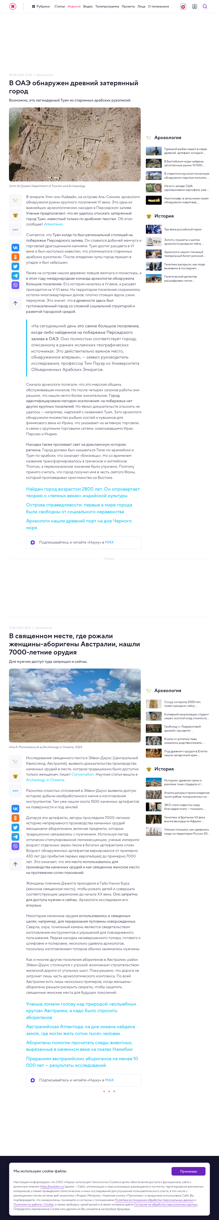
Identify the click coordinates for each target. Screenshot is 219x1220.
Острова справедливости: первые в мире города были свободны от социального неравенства (79, 508)
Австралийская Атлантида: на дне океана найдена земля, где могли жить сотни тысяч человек (80, 1029)
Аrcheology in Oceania (45, 780)
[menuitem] (59, 6)
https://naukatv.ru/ (52, 1186)
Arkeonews (53, 224)
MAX (109, 542)
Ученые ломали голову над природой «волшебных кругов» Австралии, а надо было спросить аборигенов (81, 1010)
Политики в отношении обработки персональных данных (154, 1200)
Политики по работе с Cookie (33, 1204)
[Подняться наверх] (15, 303)
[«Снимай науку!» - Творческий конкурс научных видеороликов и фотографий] (183, 6)
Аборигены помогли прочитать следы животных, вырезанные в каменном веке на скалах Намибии (79, 1045)
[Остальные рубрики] (15, 229)
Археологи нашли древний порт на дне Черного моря (79, 524)
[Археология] (15, 200)
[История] (15, 215)
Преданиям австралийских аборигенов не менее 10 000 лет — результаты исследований (82, 1062)
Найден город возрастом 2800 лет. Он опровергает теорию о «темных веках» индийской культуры (83, 492)
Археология (44, 75)
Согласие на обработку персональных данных (166, 1204)
